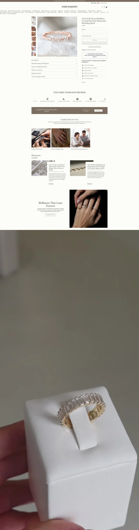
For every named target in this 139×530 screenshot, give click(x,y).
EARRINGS (60, 11)
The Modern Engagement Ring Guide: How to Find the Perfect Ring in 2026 (96, 166)
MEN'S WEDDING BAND (5, 12)
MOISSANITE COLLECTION (14, 11)
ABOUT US (102, 12)
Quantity (84, 29)
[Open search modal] (102, 7)
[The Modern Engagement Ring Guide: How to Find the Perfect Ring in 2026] (81, 172)
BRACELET (60, 12)
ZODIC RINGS (74, 12)
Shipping (84, 49)
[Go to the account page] (105, 7)
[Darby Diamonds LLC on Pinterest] (94, 3)
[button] (95, 43)
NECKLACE (66, 12)
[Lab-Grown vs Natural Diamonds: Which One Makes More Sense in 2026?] (43, 172)
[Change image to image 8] (33, 54)
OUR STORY (96, 12)
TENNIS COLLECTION (52, 12)
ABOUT (90, 12)
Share (84, 82)
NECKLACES (53, 11)
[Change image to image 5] (33, 39)
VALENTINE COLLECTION (18, 12)
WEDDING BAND (36, 11)
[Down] (33, 55)
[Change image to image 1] (33, 19)
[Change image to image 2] (33, 24)
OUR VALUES (3, 13)
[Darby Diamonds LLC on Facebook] (91, 3)
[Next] (32, 7)
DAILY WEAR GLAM (29, 12)
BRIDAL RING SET (45, 11)
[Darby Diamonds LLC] (69, 7)
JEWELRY (99, 11)
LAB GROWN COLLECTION (70, 11)
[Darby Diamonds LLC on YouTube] (95, 3)
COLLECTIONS (3, 11)
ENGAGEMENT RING (26, 11)
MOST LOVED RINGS (83, 12)
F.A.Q (107, 12)
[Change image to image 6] (33, 44)
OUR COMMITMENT (11, 13)
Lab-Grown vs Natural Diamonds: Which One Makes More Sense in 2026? (57, 167)
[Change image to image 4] (33, 34)
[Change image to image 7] (33, 49)
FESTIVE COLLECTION (40, 12)
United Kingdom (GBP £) (103, 3)
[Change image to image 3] (33, 29)
